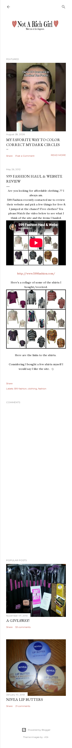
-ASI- (46, 737)
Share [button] (9, 155)
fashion (42, 388)
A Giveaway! (17, 620)
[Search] (63, 6)
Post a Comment (25, 155)
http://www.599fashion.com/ (36, 273)
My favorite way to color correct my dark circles (33, 142)
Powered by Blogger (39, 729)
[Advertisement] (36, 525)
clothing (32, 388)
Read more (58, 155)
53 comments (23, 627)
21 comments (22, 706)
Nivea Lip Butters (24, 699)
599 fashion (20, 388)
